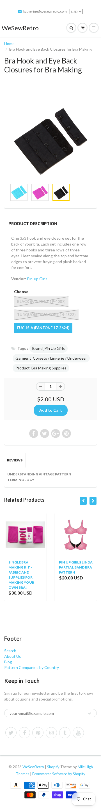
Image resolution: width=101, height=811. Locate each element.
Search (10, 650)
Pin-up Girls (37, 278)
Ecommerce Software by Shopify (58, 774)
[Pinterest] (37, 732)
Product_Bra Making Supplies (40, 368)
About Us (12, 656)
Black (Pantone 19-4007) (41, 301)
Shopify (53, 767)
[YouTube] (78, 732)
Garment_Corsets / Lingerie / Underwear (51, 358)
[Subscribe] (90, 713)
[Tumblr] (64, 732)
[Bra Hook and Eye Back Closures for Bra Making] (50, 138)
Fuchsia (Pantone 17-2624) (43, 328)
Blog (8, 661)
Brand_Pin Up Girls (48, 348)
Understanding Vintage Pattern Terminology (39, 477)
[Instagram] (51, 732)
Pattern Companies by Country (31, 667)
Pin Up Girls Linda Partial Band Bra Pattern (69, 567)
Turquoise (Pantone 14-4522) (46, 314)
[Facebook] (24, 732)
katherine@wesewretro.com (45, 11)
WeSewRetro (20, 28)
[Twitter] (11, 732)
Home (9, 43)
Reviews (14, 460)
